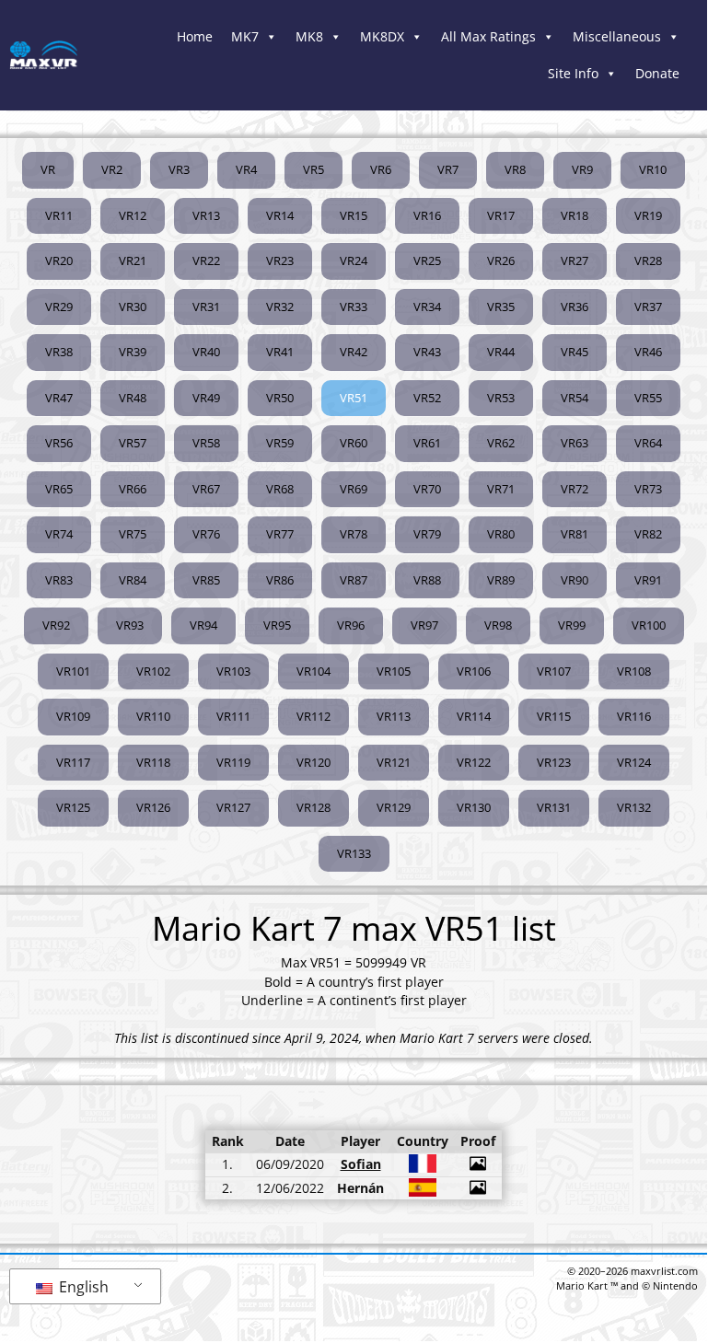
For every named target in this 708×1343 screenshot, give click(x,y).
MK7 (245, 36)
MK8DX (382, 36)
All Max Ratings (488, 36)
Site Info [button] (573, 73)
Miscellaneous (617, 36)
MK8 (309, 36)
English (82, 1287)
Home (195, 36)
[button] (353, 398)
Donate (657, 73)
